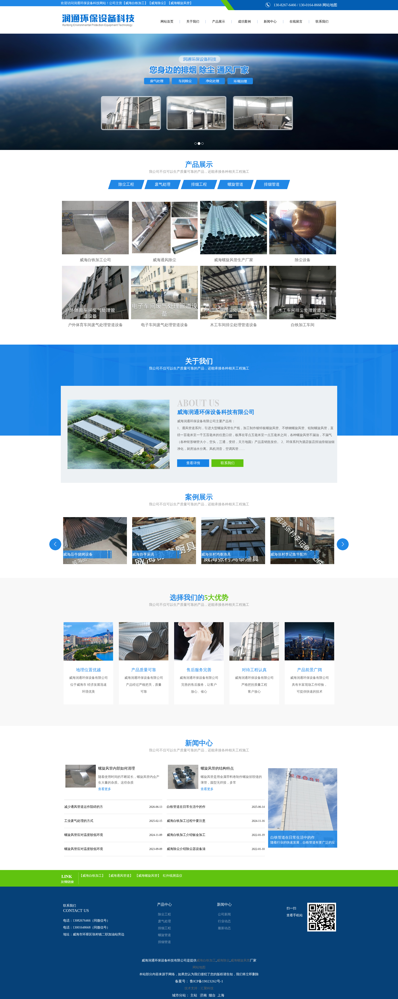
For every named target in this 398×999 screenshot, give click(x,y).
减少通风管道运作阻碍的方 (83, 807)
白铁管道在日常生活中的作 (186, 807)
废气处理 (162, 184)
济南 (203, 995)
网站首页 (167, 21)
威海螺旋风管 (240, 960)
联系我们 (322, 21)
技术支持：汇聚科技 (199, 988)
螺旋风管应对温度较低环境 (83, 835)
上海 (220, 995)
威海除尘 (223, 960)
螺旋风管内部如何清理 (116, 768)
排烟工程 (199, 184)
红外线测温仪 (172, 875)
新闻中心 (270, 21)
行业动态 (224, 921)
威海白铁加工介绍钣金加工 (186, 835)
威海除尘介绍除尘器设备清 (186, 849)
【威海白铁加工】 (92, 875)
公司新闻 (224, 914)
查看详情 (193, 463)
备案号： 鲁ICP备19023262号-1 (199, 981)
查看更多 (104, 789)
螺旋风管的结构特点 (217, 768)
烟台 (212, 995)
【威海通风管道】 (120, 875)
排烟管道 (272, 184)
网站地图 (329, 5)
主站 (193, 995)
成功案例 (244, 21)
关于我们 (192, 21)
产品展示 (218, 21)
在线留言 (296, 21)
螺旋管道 (235, 184)
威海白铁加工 (206, 960)
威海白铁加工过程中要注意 (186, 821)
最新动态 (224, 928)
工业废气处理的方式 (78, 821)
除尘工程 (126, 184)
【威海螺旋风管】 (148, 875)
